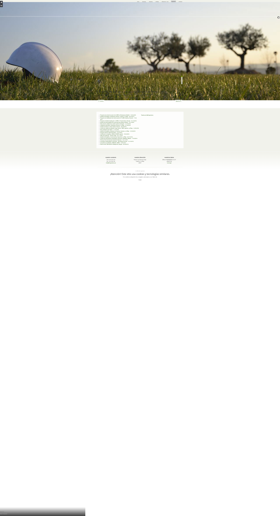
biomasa (144, 1)
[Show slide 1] (181, 76)
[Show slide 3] (181, 78)
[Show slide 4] (181, 79)
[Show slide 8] (181, 83)
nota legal (169, 163)
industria (151, 1)
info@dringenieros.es (111, 163)
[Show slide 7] (181, 82)
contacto (180, 1)
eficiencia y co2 (165, 1)
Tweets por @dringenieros (147, 115)
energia (157, 1)
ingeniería (173, 1)
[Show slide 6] (181, 81)
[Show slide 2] (181, 77)
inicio (138, 1)
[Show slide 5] (181, 80)
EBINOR (148, 97)
